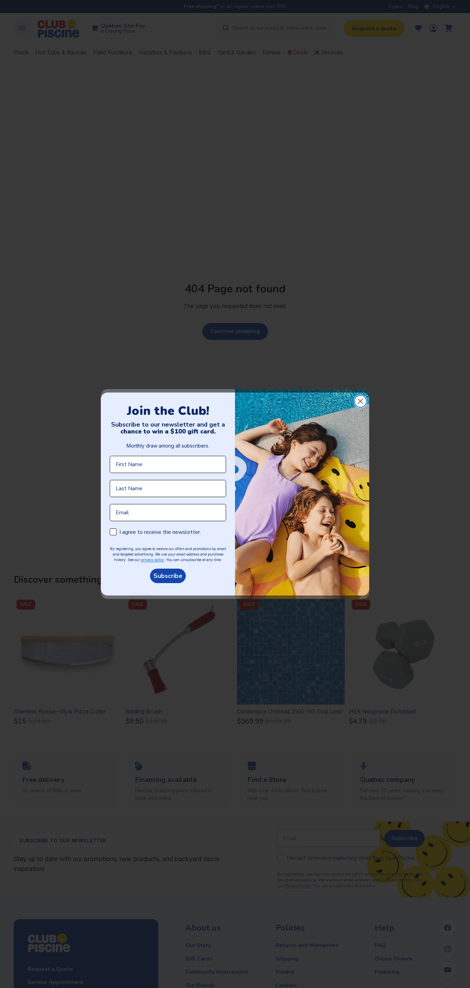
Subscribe (167, 576)
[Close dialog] (360, 401)
